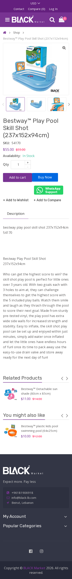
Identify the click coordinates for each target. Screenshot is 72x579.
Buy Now (45, 177)
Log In (53, 9)
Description (15, 213)
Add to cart (17, 177)
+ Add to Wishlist (16, 200)
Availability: (12, 156)
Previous (3, 104)
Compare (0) (36, 9)
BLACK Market (34, 568)
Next (69, 104)
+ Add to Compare (47, 200)
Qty (6, 164)
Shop (16, 32)
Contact (19, 9)
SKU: (6, 143)
